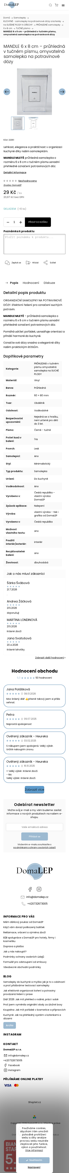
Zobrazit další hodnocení (49, 657)
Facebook (29, 889)
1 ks (36, 439)
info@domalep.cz (37, 897)
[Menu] (63, 5)
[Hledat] (50, 5)
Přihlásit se (34, 836)
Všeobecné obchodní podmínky (22, 967)
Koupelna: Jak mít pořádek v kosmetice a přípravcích (34, 1009)
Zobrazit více (34, 789)
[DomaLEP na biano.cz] (14, 1171)
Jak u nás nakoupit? (14, 951)
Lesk (36, 448)
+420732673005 (37, 903)
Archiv (9, 1025)
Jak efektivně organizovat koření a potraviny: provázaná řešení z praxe (29, 992)
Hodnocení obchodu (35, 671)
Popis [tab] (14, 283)
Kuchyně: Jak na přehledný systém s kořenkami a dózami (32, 1016)
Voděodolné (41, 410)
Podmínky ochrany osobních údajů (23, 956)
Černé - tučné (42, 430)
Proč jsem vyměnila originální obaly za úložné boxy (32, 1004)
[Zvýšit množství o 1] (20, 222)
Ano (36, 456)
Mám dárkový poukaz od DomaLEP (23, 922)
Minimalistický (42, 463)
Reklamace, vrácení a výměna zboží (24, 932)
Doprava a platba (13, 946)
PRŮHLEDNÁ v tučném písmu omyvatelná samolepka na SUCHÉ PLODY (46, 369)
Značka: (12, 185)
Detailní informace (15, 172)
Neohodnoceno (27, 181)
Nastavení (34, 1167)
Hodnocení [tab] (31, 283)
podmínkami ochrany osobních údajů (34, 847)
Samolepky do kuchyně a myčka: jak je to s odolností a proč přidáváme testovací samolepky (34, 983)
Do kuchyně (41, 478)
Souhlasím (35, 1160)
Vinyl (37, 380)
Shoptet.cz (34, 1102)
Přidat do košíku (38, 222)
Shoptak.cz (53, 1134)
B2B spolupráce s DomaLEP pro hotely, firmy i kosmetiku (29, 939)
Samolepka (40, 471)
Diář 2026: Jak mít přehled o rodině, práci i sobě (30, 999)
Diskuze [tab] (49, 283)
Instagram (39, 889)
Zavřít (58, 271)
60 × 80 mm (41, 395)
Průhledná (40, 388)
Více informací (34, 1150)
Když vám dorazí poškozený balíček (24, 927)
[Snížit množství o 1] (8, 222)
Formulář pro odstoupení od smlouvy (25, 962)
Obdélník (39, 403)
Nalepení (39, 505)
